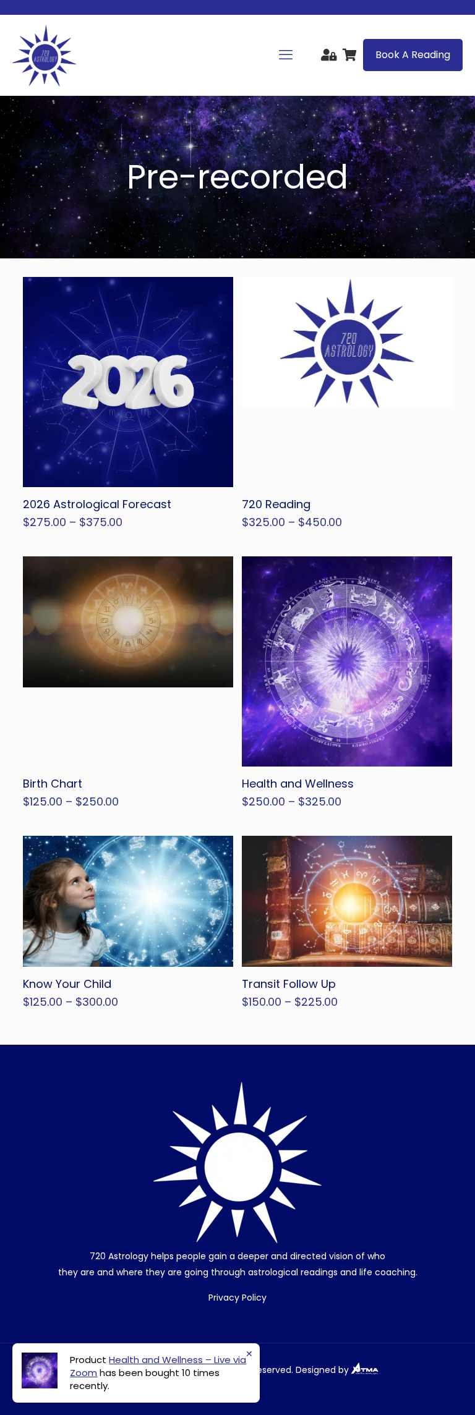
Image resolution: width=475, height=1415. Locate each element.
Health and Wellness (298, 783)
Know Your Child (67, 984)
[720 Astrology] (44, 55)
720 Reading (276, 504)
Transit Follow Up (289, 984)
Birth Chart (52, 783)
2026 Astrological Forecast (97, 504)
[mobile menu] (285, 55)
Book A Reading (412, 55)
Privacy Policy (237, 1297)
